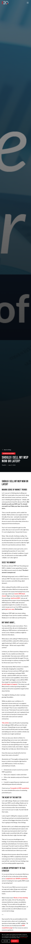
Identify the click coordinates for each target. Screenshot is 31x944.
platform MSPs (15, 598)
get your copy (10, 609)
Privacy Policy (23, 937)
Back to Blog (7, 449)
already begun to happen (9, 684)
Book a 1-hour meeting (21, 898)
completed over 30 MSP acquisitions (17, 878)
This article (5, 723)
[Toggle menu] (27, 2)
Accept (14, 941)
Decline (5, 941)
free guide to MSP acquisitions (19, 788)
